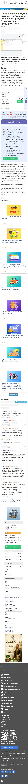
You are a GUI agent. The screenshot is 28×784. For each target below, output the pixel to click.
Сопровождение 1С (9, 686)
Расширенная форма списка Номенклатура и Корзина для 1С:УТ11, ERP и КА (14, 265)
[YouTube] (2, 776)
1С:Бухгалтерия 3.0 (10, 606)
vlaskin (6, 466)
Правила (3, 721)
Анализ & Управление (10, 683)
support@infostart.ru (8, 743)
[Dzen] (13, 772)
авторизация (13, 501)
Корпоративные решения (11, 689)
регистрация (5, 501)
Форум (5, 709)
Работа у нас (5, 724)
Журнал (6, 674)
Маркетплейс (8, 695)
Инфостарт (4, 190)
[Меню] (2, 2)
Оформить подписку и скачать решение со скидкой (14, 121)
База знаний (7, 677)
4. (2, 442)
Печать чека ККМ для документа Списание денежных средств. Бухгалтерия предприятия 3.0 (14, 18)
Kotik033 (6, 450)
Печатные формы (9, 587)
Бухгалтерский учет (10, 627)
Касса (16, 192)
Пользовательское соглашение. (10, 758)
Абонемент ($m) (9, 631)
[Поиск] (5, 2)
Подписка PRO (5, 719)
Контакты (4, 726)
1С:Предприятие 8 (9, 601)
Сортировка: (9, 404)
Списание (22, 192)
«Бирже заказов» (10, 134)
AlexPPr (6, 420)
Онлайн (11, 192)
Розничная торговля (15, 588)
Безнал (3, 194)
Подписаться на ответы (8, 401)
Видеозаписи (7, 703)
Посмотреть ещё (13, 394)
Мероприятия (8, 700)
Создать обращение (9, 747)
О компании (5, 715)
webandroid (7, 411)
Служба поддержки (9, 730)
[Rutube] (6, 776)
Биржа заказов (8, 706)
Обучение (6, 692)
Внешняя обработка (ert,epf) (12, 597)
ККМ (7, 192)
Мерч (5, 712)
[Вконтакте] (6, 772)
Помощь (3, 723)
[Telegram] (2, 772)
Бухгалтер (7, 593)
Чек (4, 192)
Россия (7, 614)
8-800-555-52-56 (7, 742)
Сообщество (5, 717)
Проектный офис (9, 697)
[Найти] (25, 670)
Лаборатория (7, 680)
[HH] (9, 772)
